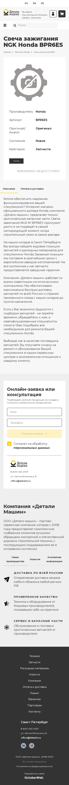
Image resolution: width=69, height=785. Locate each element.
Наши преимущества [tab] (15, 559)
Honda (16, 161)
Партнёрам (34, 705)
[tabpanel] (34, 278)
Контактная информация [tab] (54, 559)
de (42, 3)
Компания (34, 680)
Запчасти (34, 662)
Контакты (34, 711)
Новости (34, 674)
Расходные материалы (34, 668)
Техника (34, 656)
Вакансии (34, 699)
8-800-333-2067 (19, 471)
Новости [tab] (35, 559)
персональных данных (32, 448)
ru (26, 3)
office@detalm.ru (21, 481)
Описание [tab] (9, 188)
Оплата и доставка (35, 687)
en (34, 3)
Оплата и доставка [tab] (32, 188)
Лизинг (34, 693)
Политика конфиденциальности (34, 766)
